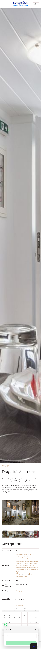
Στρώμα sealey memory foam (24, 572)
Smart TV (31, 555)
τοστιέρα (25, 574)
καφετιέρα (29, 561)
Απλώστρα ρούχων (21, 557)
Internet (26, 555)
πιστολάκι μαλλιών (28, 565)
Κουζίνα (22, 563)
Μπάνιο (27, 563)
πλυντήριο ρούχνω (32, 567)
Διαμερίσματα (20, 591)
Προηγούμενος (7, 605)
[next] (36, 510)
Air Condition (19, 555)
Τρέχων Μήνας (19, 605)
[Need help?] (5, 624)
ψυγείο (26, 576)
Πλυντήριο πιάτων (21, 567)
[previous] (5, 510)
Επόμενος (33, 605)
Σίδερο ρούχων (33, 570)
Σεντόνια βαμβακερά (22, 570)
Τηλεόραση (19, 574)
